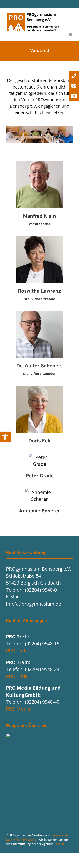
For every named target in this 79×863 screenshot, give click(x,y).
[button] (5, 437)
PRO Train (17, 676)
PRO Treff (16, 650)
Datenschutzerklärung (21, 840)
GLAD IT (59, 844)
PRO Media (18, 709)
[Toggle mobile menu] (71, 34)
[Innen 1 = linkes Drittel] (31, 736)
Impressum (60, 835)
